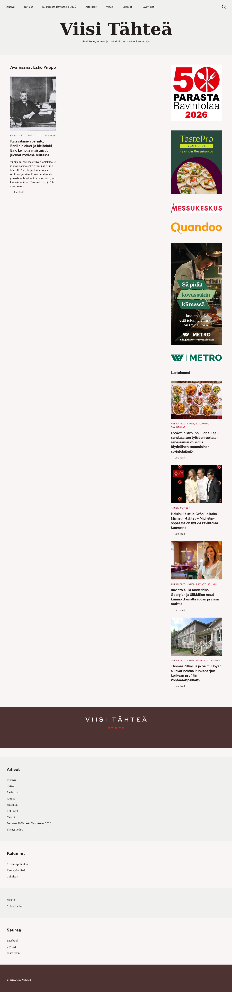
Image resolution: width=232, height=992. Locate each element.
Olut (22, 135)
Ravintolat (148, 6)
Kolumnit (202, 423)
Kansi (13, 135)
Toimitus (12, 876)
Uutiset (28, 6)
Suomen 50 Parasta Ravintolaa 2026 (29, 823)
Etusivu (10, 6)
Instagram (13, 953)
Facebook (12, 940)
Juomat (127, 6)
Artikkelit (91, 6)
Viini (30, 135)
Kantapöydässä (16, 870)
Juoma (11, 798)
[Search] (223, 7)
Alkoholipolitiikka (17, 864)
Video (109, 6)
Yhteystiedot (15, 829)
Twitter (11, 946)
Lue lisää (19, 192)
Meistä (11, 817)
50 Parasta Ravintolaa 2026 (59, 6)
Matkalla (202, 660)
